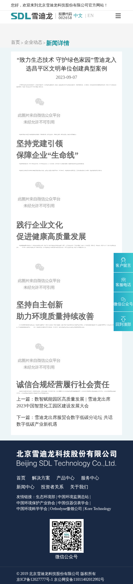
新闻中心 (25, 487)
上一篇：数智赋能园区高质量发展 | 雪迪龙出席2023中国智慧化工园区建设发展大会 (63, 402)
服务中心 (90, 478)
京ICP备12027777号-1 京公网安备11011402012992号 (60, 579)
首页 (15, 42)
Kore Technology (98, 509)
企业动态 (33, 42)
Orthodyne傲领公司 (66, 509)
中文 (78, 16)
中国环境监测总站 (73, 497)
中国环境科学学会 (31, 509)
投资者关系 (52, 487)
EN (90, 16)
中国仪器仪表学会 (73, 503)
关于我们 (79, 487)
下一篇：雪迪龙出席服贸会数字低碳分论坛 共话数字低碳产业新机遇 (64, 421)
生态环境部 (45, 497)
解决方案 (41, 478)
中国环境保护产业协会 (35, 503)
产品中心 (65, 478)
